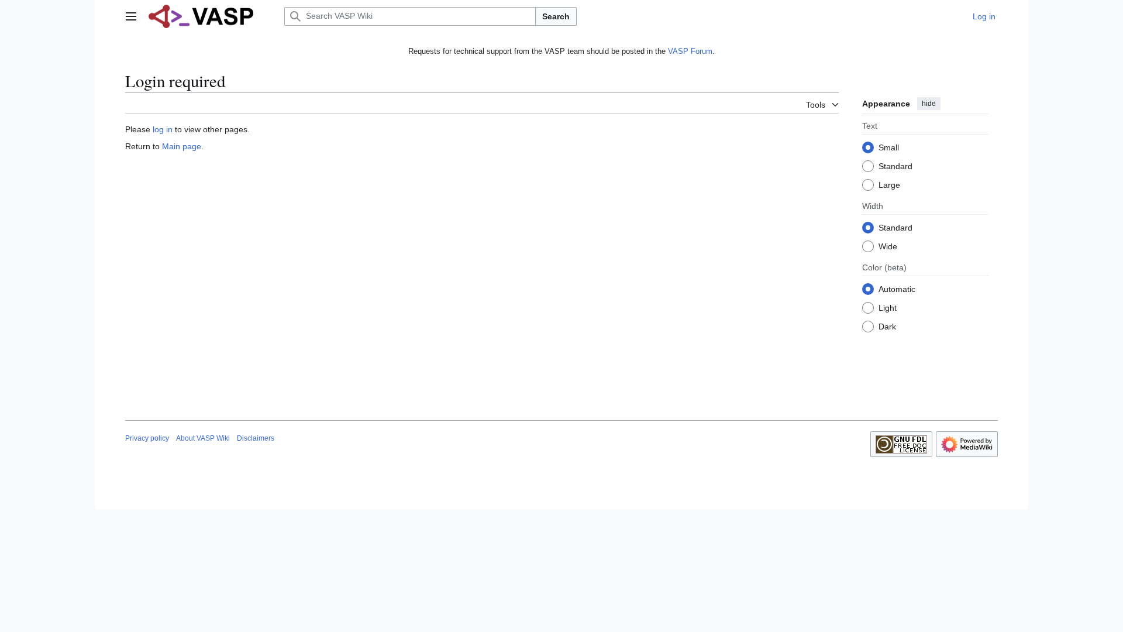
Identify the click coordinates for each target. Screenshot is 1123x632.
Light (888, 307)
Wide (888, 246)
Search (556, 16)
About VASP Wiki (203, 438)
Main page (181, 146)
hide (929, 103)
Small (889, 147)
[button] (131, 16)
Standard (895, 166)
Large (889, 185)
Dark (887, 326)
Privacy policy (147, 438)
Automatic (897, 289)
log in (163, 129)
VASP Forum (690, 51)
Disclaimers (255, 438)
